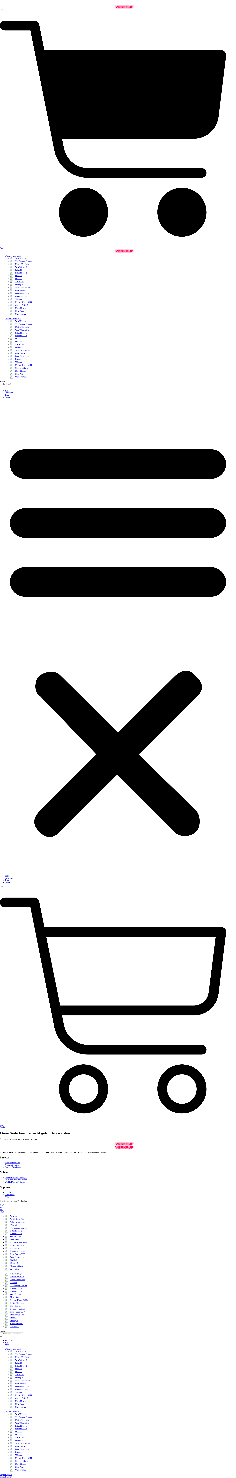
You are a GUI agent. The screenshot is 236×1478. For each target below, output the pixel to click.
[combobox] (11, 384)
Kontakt (8, 397)
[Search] (1, 1336)
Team (7, 395)
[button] (118, 636)
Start (6, 391)
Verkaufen (9, 393)
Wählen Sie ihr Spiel (13, 256)
